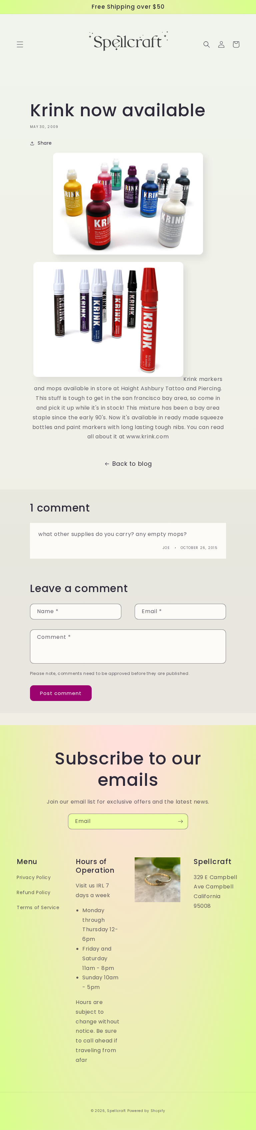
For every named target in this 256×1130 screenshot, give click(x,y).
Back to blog (132, 463)
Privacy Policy (34, 877)
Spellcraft (116, 1110)
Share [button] (45, 143)
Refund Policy (34, 892)
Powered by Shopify (146, 1110)
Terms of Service (38, 907)
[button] (20, 44)
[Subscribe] (180, 821)
